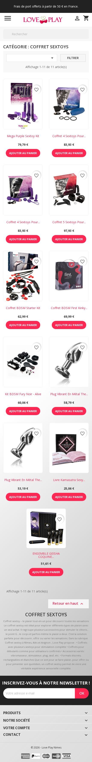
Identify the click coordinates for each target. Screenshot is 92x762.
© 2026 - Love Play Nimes (46, 747)
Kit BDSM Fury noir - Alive (23, 394)
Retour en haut (68, 604)
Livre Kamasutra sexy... (69, 480)
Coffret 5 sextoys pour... (69, 222)
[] (87, 38)
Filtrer (73, 58)
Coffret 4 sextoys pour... (69, 136)
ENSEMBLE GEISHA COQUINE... (46, 555)
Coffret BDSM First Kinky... (69, 308)
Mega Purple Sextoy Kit (23, 136)
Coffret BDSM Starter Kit (23, 308)
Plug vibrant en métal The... (69, 394)
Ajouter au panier (23, 153)
